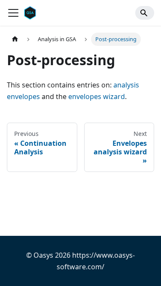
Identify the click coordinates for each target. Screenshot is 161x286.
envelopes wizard (96, 96)
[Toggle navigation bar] (13, 12)
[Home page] (15, 39)
